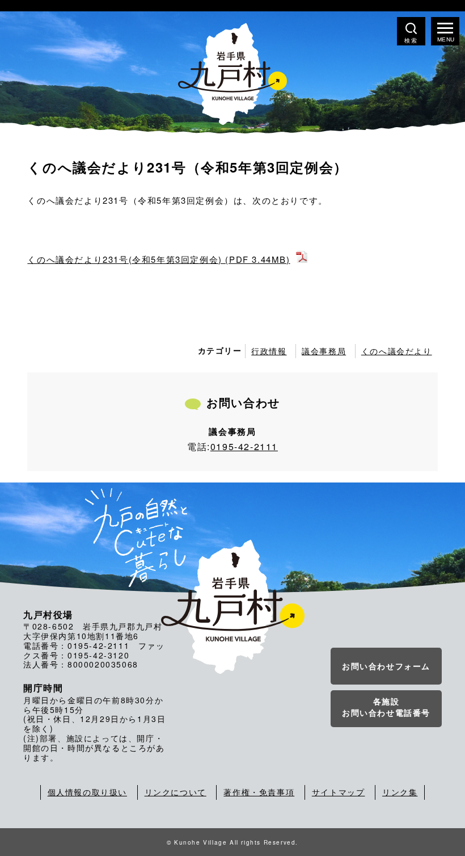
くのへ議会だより (396, 350)
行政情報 (268, 350)
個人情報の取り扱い (87, 792)
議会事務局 (324, 350)
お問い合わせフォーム (386, 666)
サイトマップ (338, 792)
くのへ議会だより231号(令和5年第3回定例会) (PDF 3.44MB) (158, 259)
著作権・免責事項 (258, 792)
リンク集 (399, 792)
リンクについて (175, 792)
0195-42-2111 (244, 446)
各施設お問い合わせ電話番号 (386, 706)
